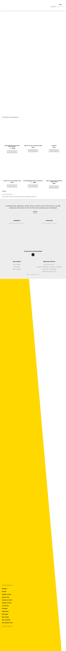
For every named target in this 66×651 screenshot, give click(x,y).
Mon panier (17, 267)
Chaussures (5, 611)
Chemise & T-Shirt (7, 600)
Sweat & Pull (5, 597)
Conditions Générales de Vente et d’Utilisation (49, 267)
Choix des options (12, 151)
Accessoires (5, 605)
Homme (4, 591)
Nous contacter (17, 269)
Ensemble (4, 608)
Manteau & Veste (6, 594)
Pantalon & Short (6, 602)
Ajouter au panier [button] (53, 187)
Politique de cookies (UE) (49, 271)
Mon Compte (16, 264)
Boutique (4, 588)
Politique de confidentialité (49, 269)
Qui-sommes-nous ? (49, 264)
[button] (1, 209)
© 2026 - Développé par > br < (33, 274)
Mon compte (5, 617)
